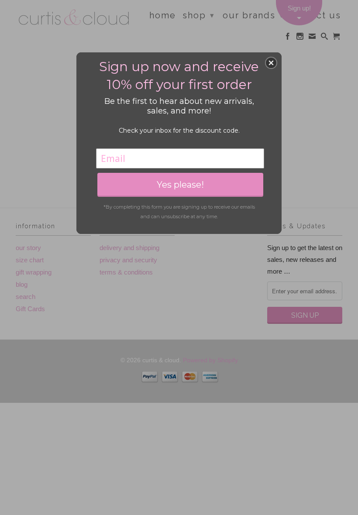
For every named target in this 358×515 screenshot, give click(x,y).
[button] (271, 63)
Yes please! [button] (180, 184)
